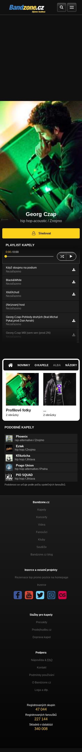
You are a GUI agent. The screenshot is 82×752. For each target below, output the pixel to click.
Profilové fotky (18, 410)
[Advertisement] (41, 58)
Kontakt (41, 667)
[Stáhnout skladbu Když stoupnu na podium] (73, 269)
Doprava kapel (42, 637)
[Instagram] (51, 595)
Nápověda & (41, 660)
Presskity (41, 622)
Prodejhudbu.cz (41, 629)
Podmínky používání (41, 675)
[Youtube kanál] (29, 595)
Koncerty (41, 517)
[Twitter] (40, 595)
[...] (59, 389)
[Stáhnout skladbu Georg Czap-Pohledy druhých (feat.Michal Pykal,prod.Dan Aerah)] (73, 320)
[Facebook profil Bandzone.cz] (18, 595)
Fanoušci (41, 532)
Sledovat (44, 233)
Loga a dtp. (42, 690)
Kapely (41, 509)
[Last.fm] (62, 595)
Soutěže (41, 547)
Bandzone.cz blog (42, 554)
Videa (41, 524)
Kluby (41, 539)
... (44, 410)
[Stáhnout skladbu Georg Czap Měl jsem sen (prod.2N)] (73, 334)
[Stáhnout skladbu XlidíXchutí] (73, 294)
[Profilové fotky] (22, 389)
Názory (71, 365)
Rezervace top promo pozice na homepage (41, 577)
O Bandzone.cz (41, 682)
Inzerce (41, 584)
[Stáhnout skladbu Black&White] (73, 282)
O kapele (42, 365)
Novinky (24, 365)
